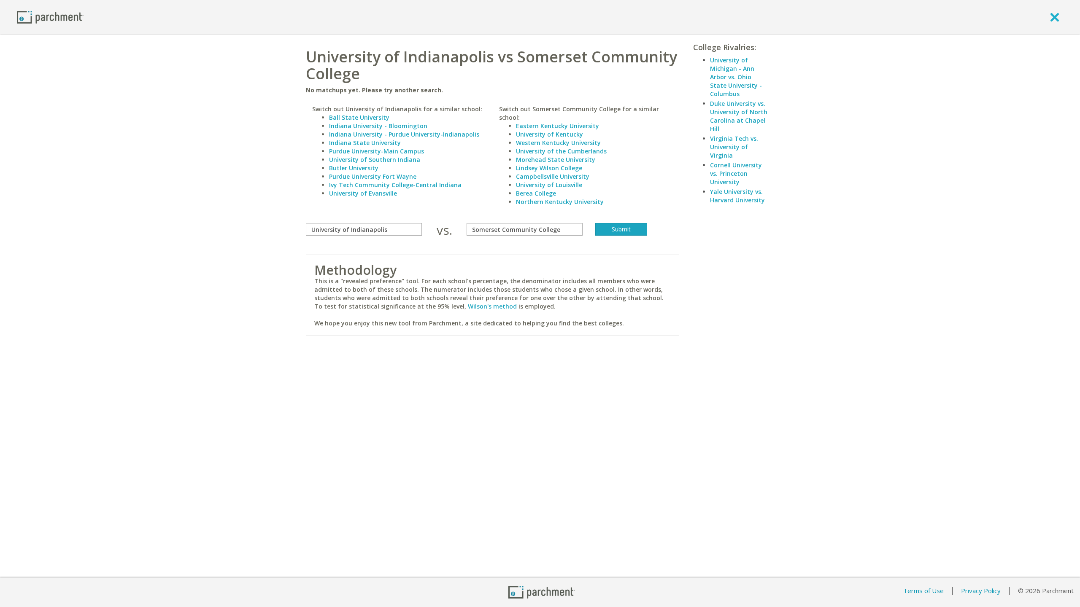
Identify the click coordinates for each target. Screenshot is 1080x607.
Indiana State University (365, 143)
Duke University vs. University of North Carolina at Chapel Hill (738, 116)
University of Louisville (549, 185)
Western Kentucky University (558, 143)
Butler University (353, 168)
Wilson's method (492, 306)
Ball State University (359, 117)
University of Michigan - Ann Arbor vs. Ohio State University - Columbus (736, 77)
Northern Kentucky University (560, 202)
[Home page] (50, 17)
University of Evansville (363, 193)
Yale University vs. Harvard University (737, 196)
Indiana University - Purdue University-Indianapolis (404, 134)
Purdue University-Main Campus (376, 151)
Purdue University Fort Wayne (372, 176)
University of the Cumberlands (561, 151)
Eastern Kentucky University (557, 126)
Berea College (536, 193)
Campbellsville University (552, 176)
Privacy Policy (981, 590)
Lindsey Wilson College (549, 168)
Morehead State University (555, 160)
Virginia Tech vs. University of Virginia (734, 146)
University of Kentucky (549, 134)
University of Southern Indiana (374, 160)
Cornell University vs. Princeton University (736, 173)
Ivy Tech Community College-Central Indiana (395, 185)
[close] (1054, 17)
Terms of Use (923, 590)
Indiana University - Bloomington (378, 126)
